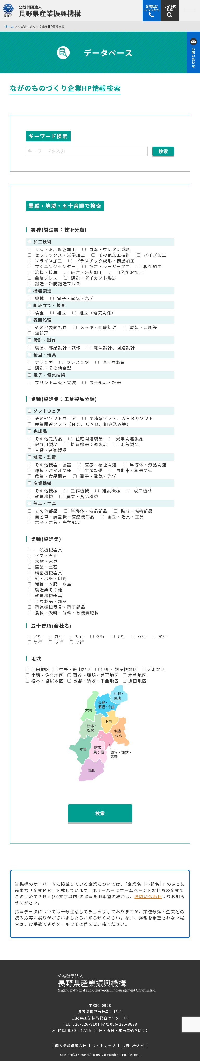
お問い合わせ (148, 896)
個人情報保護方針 (70, 1045)
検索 (100, 813)
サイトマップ (104, 1045)
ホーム (9, 26)
